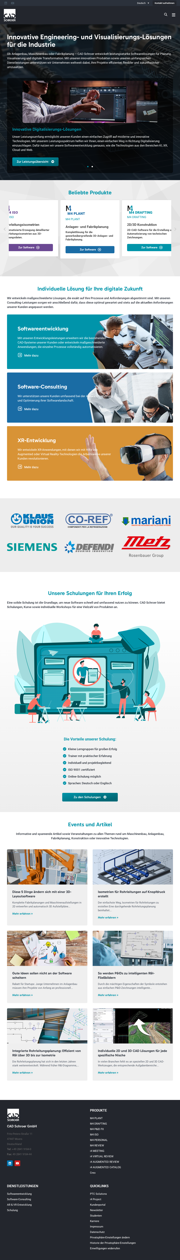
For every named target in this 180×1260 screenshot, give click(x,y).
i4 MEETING (97, 1151)
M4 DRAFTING (98, 1123)
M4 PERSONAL (99, 1140)
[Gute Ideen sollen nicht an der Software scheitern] (47, 948)
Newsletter (96, 1210)
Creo (93, 1172)
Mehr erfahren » (22, 913)
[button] (173, 15)
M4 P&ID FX (97, 1129)
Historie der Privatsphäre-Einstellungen (113, 1243)
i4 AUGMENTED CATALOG (105, 1167)
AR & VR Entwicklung (19, 1204)
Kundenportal (97, 1204)
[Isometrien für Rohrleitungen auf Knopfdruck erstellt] (133, 866)
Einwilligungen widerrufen (105, 1248)
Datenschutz (97, 1232)
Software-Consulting (19, 1199)
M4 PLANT (96, 1118)
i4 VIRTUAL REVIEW (101, 1156)
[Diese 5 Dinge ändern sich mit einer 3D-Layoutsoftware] (47, 866)
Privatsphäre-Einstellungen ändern (110, 1237)
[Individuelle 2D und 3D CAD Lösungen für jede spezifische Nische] (133, 1025)
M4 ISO (94, 1134)
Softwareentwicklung (19, 1193)
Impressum (96, 1226)
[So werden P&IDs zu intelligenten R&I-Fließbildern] (133, 948)
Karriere (94, 1221)
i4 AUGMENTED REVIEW (104, 1161)
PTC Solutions (98, 1193)
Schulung (12, 1210)
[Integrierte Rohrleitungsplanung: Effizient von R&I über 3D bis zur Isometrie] (47, 1025)
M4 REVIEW (97, 1145)
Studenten (96, 1215)
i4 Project (95, 1199)
